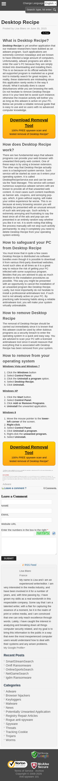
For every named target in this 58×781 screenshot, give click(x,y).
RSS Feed (30, 565)
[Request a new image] (53, 533)
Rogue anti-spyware (19, 720)
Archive (39, 770)
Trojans (11, 736)
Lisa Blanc (20, 28)
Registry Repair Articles (22, 715)
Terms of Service (23, 770)
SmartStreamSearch (20, 661)
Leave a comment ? (15, 488)
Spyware (12, 724)
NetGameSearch (17, 673)
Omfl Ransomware (18, 665)
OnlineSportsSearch (19, 669)
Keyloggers (13, 699)
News (10, 707)
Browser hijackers (18, 695)
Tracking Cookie (17, 732)
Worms (10, 740)
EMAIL (5, 514)
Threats (11, 728)
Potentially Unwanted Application (28, 711)
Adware (7, 484)
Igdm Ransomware (18, 677)
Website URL (8, 524)
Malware (11, 703)
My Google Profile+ (14, 647)
